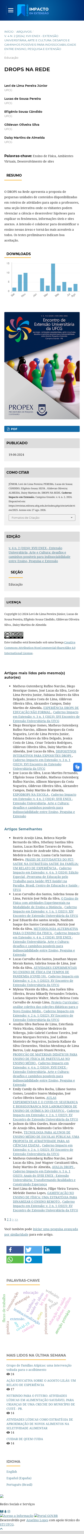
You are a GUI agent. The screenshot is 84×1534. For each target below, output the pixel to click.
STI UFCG (7, 1524)
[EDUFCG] (1, 1511)
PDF (13, 429)
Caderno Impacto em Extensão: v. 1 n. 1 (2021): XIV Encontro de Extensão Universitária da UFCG (45, 911)
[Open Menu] (10, 10)
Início (9, 31)
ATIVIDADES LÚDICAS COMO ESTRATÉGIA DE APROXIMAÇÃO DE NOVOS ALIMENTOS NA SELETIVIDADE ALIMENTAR (39, 1423)
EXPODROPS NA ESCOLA (31, 794)
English (11, 1472)
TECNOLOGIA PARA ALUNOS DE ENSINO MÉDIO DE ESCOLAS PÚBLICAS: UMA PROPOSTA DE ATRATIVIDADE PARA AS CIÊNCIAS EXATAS (46, 1138)
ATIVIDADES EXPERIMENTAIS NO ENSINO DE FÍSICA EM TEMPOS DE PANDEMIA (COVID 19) (45, 972)
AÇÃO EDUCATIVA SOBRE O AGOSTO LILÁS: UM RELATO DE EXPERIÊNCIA (41, 1382)
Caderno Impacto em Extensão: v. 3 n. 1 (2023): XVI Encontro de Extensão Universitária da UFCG (46, 716)
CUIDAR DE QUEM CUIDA (24, 1439)
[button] (15, 1250)
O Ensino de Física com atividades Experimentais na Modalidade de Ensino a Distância (45, 902)
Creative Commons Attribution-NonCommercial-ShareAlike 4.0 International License (39, 647)
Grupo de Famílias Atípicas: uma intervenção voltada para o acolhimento (39, 1367)
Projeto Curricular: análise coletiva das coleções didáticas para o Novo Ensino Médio (46, 1006)
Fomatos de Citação (25, 517)
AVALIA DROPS (63, 1167)
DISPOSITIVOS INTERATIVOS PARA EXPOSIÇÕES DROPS (44, 753)
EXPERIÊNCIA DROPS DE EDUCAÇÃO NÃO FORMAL (46, 710)
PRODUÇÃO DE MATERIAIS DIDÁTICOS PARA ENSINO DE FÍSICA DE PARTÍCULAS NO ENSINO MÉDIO (45, 1058)
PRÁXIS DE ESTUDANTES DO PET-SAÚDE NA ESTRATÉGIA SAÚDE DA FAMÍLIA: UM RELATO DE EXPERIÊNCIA (46, 863)
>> (16, 1219)
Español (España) (18, 1478)
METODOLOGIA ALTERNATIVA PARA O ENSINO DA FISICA (45, 931)
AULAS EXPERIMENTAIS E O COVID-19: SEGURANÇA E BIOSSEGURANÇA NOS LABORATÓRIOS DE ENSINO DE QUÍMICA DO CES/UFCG (45, 1104)
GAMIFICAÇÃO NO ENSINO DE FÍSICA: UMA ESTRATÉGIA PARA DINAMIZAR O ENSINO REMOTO (45, 1197)
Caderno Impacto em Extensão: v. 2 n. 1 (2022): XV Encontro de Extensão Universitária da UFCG (46, 980)
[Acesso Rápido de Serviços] (5, 1511)
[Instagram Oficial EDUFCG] (9, 1511)
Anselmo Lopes (37, 1520)
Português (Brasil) (19, 1484)
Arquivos (24, 31)
